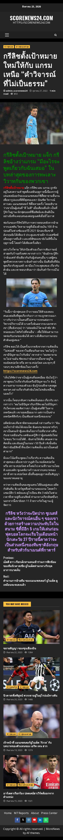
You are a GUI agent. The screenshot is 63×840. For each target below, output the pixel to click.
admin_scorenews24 (16, 90)
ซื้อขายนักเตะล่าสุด (25, 640)
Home (8, 813)
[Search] (55, 35)
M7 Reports (21, 813)
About (35, 813)
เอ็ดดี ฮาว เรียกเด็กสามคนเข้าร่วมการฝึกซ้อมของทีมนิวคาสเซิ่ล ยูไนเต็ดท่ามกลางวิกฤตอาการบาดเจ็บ (29, 564)
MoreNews (53, 829)
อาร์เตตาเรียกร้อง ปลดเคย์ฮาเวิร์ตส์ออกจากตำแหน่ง (31, 772)
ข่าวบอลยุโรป (12, 687)
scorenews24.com (31, 18)
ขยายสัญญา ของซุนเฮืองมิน (31, 627)
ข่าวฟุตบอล (8, 47)
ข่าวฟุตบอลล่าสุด (22, 47)
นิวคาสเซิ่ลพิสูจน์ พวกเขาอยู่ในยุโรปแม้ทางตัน (31, 674)
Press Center (49, 813)
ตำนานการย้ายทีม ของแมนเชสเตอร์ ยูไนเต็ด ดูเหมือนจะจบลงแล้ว (30, 580)
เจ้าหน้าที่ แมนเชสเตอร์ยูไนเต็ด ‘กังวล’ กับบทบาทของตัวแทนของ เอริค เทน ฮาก (31, 721)
